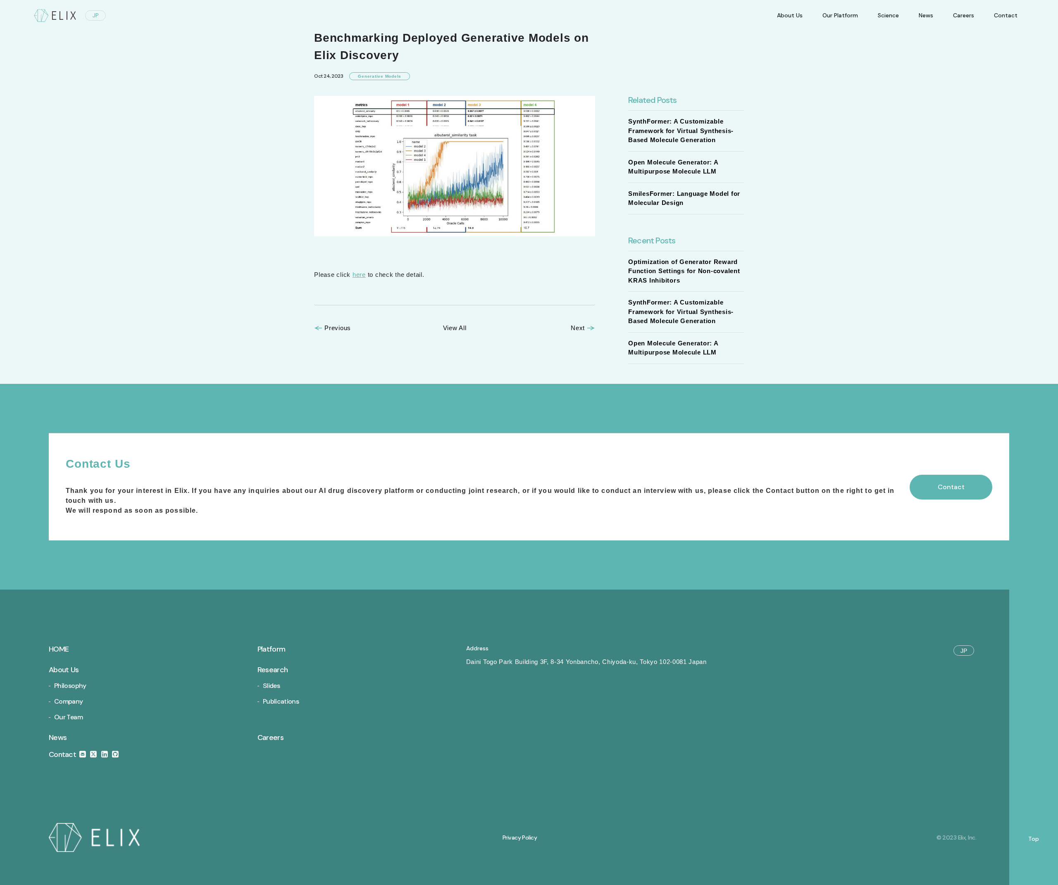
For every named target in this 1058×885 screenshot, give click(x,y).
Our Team (68, 717)
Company (68, 701)
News (926, 15)
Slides (271, 685)
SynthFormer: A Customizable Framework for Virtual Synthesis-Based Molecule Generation (681, 130)
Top (1033, 839)
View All (455, 327)
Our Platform (840, 15)
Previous (337, 327)
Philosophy (70, 685)
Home (59, 649)
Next (578, 327)
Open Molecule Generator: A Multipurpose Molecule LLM (673, 167)
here (359, 274)
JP (96, 15)
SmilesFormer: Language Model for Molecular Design (684, 198)
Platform (271, 649)
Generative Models (379, 76)
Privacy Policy (520, 837)
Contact (63, 754)
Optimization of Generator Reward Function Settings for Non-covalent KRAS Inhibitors (684, 271)
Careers (963, 15)
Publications (281, 701)
